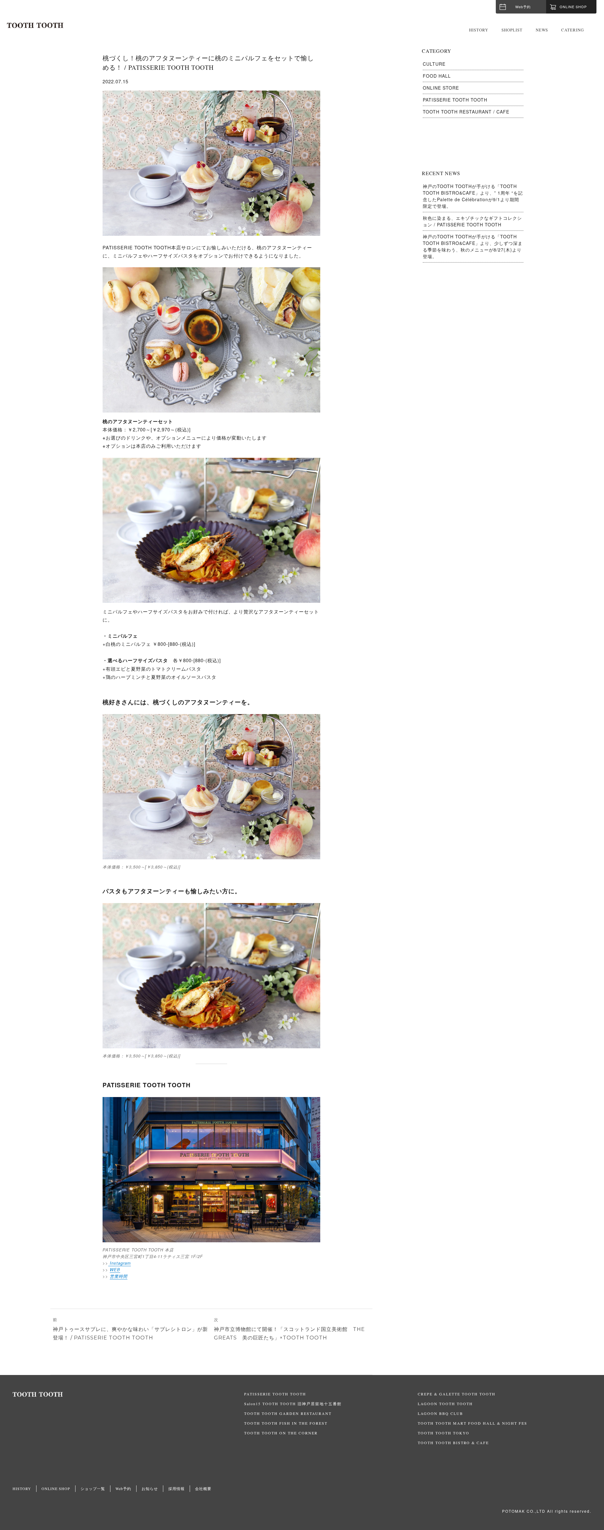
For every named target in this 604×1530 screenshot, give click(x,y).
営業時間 (118, 1276)
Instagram (119, 1263)
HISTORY (478, 30)
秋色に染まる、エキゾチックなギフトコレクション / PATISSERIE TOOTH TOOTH (472, 221)
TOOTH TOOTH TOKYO (443, 1432)
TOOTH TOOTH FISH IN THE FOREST (285, 1423)
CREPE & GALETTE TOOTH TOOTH (456, 1393)
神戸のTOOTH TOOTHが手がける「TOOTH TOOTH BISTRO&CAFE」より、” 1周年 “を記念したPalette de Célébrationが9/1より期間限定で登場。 (473, 196)
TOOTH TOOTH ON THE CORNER (281, 1432)
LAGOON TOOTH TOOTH (445, 1403)
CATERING (572, 30)
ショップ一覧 (93, 1488)
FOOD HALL (437, 76)
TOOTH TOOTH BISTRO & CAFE (453, 1442)
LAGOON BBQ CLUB (440, 1413)
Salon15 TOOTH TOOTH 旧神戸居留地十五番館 (293, 1403)
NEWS (542, 30)
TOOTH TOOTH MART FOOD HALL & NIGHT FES (472, 1423)
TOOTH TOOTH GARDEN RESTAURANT (288, 1413)
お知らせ (150, 1488)
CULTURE (434, 64)
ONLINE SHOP (56, 1488)
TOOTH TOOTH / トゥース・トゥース (35, 25)
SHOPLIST (512, 30)
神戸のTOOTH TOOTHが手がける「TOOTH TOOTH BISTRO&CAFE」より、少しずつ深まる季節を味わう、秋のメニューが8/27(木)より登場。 (473, 246)
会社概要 (203, 1488)
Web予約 (523, 6)
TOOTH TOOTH (128, 1394)
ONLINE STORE (441, 88)
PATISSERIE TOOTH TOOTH (455, 100)
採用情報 (176, 1488)
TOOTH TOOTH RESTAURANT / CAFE (466, 111)
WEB (115, 1269)
